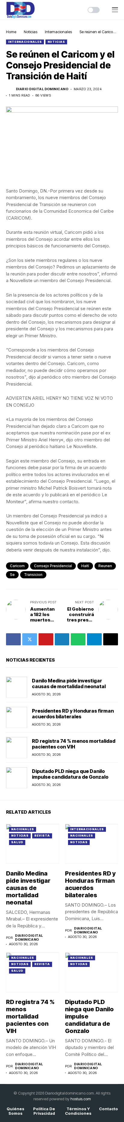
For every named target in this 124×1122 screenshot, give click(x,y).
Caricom (17, 566)
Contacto (108, 1109)
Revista (42, 835)
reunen (105, 566)
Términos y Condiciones (78, 1111)
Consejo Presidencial (53, 566)
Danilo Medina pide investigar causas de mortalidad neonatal (69, 683)
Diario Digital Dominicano (42, 89)
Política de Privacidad (44, 1111)
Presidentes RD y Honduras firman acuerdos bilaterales (73, 714)
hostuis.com (80, 1098)
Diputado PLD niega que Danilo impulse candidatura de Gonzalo (70, 774)
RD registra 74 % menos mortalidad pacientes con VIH (73, 744)
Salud (17, 842)
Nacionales (22, 829)
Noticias (30, 31)
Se (12, 574)
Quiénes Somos (15, 1111)
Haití (85, 566)
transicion (33, 574)
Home (11, 31)
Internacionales (58, 31)
